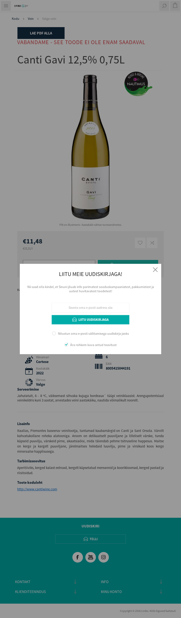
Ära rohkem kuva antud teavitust (93, 345)
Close (155, 269)
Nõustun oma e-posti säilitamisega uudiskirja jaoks (93, 333)
